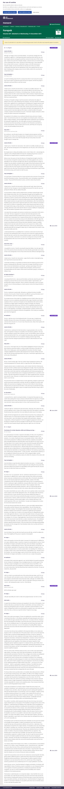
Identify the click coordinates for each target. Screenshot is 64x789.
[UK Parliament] (8, 17)
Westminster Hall (31, 26)
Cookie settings (36, 12)
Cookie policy (32, 787)
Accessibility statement (56, 787)
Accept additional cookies (10, 12)
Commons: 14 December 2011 (21, 26)
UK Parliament (6, 26)
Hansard (7, 23)
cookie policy (28, 9)
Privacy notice (47, 787)
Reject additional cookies (24, 12)
